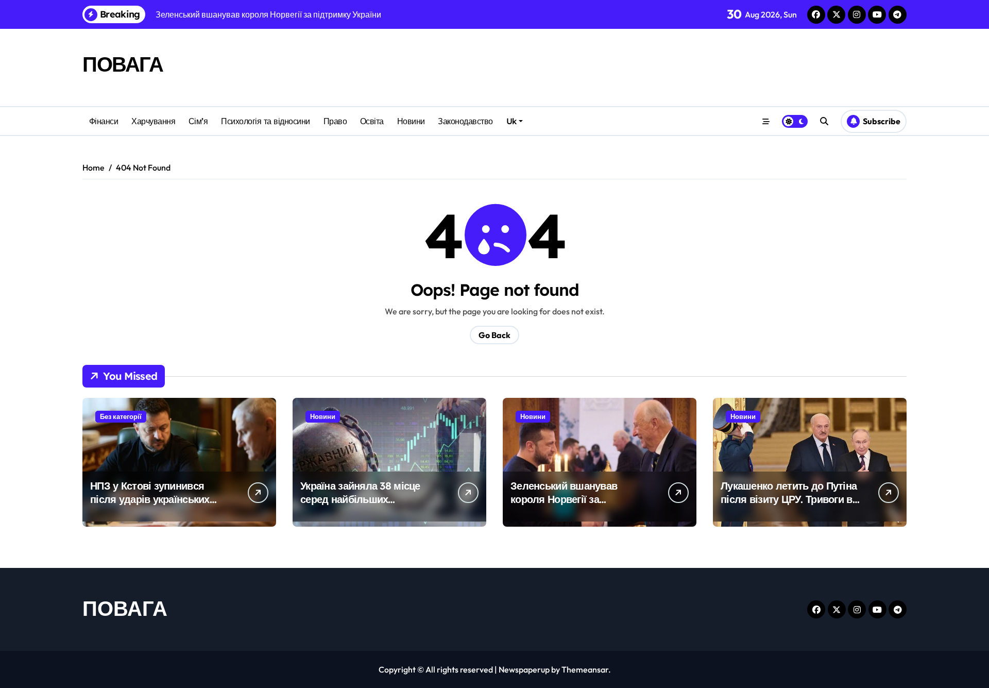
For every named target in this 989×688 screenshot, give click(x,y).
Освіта (372, 121)
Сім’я (198, 121)
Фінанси (103, 121)
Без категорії (121, 416)
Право (335, 121)
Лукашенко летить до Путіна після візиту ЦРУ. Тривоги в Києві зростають (789, 499)
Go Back (494, 335)
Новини (411, 121)
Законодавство (465, 121)
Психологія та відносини (265, 121)
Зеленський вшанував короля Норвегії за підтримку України (563, 499)
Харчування (153, 121)
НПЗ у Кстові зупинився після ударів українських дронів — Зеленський (150, 499)
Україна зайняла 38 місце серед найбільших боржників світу (360, 499)
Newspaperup (524, 669)
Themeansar (584, 669)
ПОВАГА (122, 64)
